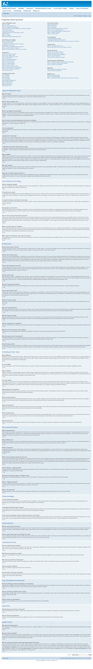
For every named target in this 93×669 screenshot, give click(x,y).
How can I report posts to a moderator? (10, 66)
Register (85, 15)
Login (90, 15)
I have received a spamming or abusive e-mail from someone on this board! (63, 41)
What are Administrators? (52, 24)
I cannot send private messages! (54, 38)
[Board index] (6, 4)
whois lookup (12, 645)
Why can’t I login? (6, 24)
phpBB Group (40, 626)
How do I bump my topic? (7, 70)
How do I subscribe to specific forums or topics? (57, 63)
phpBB (42, 660)
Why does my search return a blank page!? (56, 54)
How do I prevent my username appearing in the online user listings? (16, 28)
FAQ (75, 15)
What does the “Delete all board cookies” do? (11, 36)
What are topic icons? (6, 85)
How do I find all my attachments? (54, 70)
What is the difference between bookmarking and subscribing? (60, 61)
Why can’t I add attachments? (8, 63)
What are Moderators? (52, 25)
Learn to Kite (6, 11)
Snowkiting (17, 11)
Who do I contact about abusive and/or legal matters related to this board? (63, 77)
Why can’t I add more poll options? (9, 59)
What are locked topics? (7, 84)
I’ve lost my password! (7, 29)
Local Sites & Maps (60, 8)
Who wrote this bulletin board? (53, 75)
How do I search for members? (53, 55)
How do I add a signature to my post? (10, 56)
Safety (71, 8)
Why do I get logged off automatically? (10, 27)
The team (62, 658)
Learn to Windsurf (82, 8)
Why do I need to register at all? (9, 25)
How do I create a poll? (7, 58)
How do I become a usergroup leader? (55, 29)
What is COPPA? (5, 33)
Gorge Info (27, 11)
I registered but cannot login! (8, 31)
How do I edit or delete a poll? (8, 60)
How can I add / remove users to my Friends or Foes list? (59, 47)
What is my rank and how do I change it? (10, 48)
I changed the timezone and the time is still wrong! (12, 43)
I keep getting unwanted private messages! (56, 39)
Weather (21, 8)
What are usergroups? (52, 27)
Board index (6, 13)
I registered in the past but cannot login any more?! (13, 32)
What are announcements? (7, 81)
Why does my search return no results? (55, 53)
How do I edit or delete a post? (8, 55)
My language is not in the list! (8, 45)
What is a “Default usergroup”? (53, 32)
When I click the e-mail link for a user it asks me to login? (14, 49)
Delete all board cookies (70, 658)
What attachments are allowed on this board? (56, 69)
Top (4, 98)
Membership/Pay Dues (43, 8)
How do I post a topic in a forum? (9, 54)
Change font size (90, 13)
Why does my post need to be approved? (10, 68)
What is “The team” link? (52, 33)
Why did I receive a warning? (8, 64)
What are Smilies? (6, 77)
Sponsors (29, 8)
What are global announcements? (9, 80)
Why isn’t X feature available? (53, 76)
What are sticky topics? (7, 83)
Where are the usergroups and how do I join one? (57, 28)
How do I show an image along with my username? (13, 46)
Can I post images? (6, 78)
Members (80, 15)
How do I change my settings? (8, 41)
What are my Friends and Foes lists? (55, 45)
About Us (36, 11)
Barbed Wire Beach (9, 8)
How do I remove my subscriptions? (54, 64)
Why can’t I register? (6, 35)
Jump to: (69, 654)
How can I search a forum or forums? (55, 51)
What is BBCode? (6, 74)
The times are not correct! (7, 42)
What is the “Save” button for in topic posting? (12, 67)
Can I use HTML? (6, 76)
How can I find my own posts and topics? (56, 57)
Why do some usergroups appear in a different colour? (58, 31)
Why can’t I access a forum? (8, 62)
